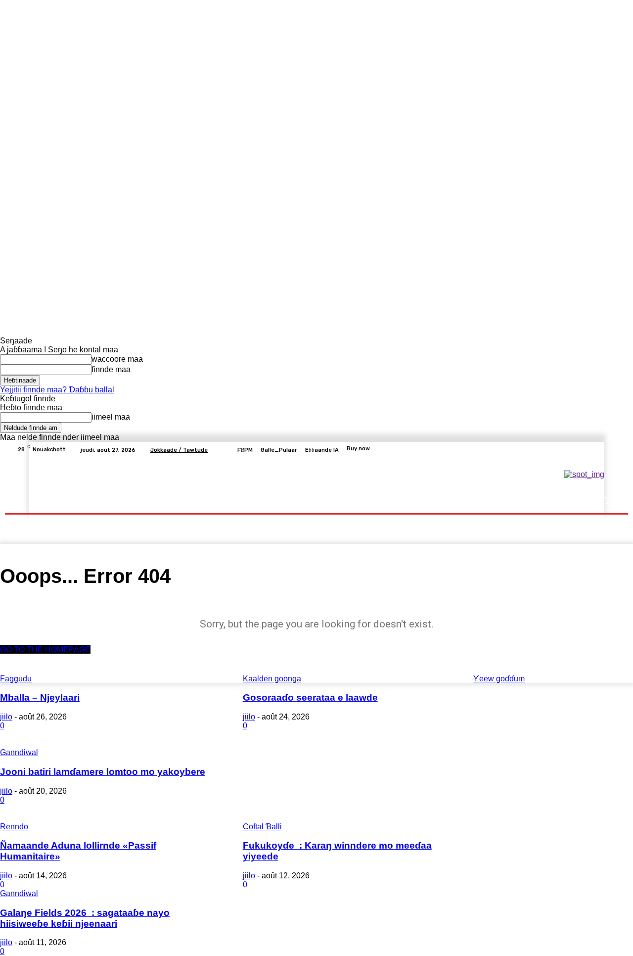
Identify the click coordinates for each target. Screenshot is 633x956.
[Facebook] (563, 450)
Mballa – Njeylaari (40, 697)
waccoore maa (117, 359)
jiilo (6, 717)
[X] (586, 450)
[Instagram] (575, 450)
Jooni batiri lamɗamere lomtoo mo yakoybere (102, 771)
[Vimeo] (598, 450)
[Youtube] (610, 450)
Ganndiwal (19, 752)
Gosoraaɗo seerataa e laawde (310, 697)
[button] (604, 501)
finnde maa (111, 369)
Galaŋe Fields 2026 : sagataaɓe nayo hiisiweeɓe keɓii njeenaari (85, 918)
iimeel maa (110, 417)
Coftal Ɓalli (262, 826)
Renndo (14, 826)
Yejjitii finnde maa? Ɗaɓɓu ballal (57, 389)
